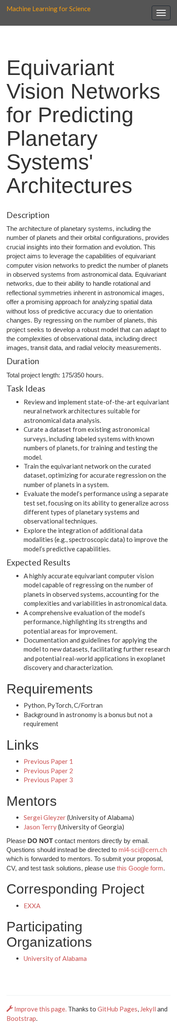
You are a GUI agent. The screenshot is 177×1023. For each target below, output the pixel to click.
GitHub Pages (117, 1009)
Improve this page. (40, 1009)
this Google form (140, 868)
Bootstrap (21, 1018)
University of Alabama (55, 958)
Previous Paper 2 (48, 771)
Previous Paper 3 (48, 780)
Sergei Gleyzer (45, 817)
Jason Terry (40, 827)
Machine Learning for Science (48, 8)
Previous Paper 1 (48, 761)
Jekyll (148, 1009)
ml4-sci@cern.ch (143, 849)
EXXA (32, 905)
